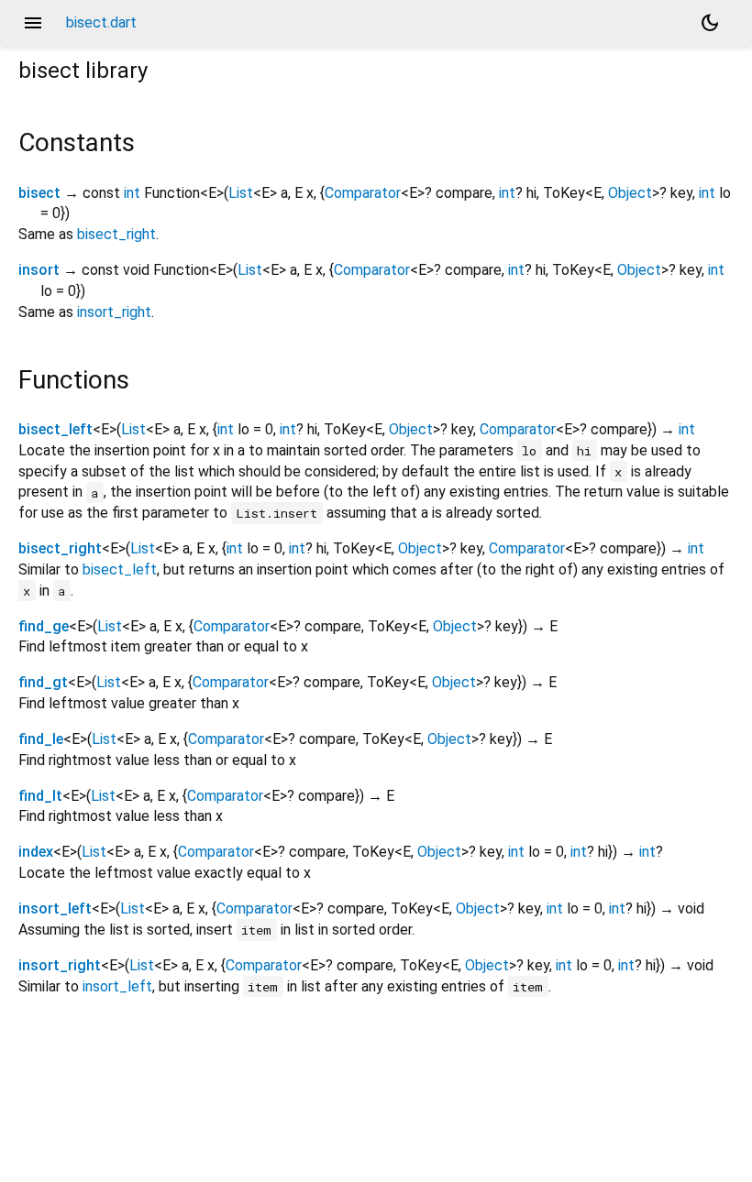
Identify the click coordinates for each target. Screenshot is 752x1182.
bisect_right (116, 234)
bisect (39, 193)
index (35, 851)
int (132, 193)
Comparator (363, 193)
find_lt (40, 795)
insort (39, 270)
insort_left (55, 908)
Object (630, 193)
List (240, 193)
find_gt (43, 682)
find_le (40, 739)
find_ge (43, 626)
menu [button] (33, 23)
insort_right (114, 312)
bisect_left (55, 429)
